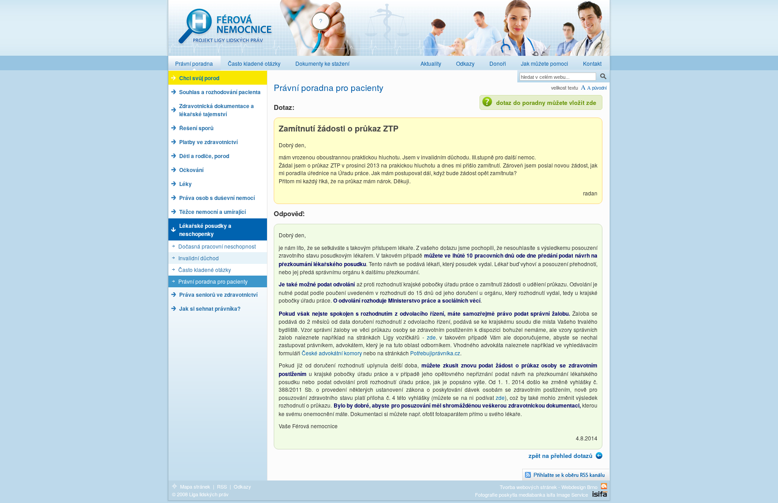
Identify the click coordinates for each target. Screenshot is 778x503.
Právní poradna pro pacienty (213, 281)
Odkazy (242, 486)
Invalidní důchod (198, 258)
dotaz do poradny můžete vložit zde (546, 102)
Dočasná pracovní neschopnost (217, 246)
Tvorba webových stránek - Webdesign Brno (548, 486)
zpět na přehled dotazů (561, 455)
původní (599, 88)
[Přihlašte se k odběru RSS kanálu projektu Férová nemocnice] (566, 474)
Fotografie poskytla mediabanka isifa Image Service (531, 494)
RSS (222, 486)
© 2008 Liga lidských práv (200, 494)
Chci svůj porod (199, 78)
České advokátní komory (332, 353)
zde (431, 337)
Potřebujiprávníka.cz (435, 353)
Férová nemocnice (224, 31)
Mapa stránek (195, 486)
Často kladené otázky (204, 269)
